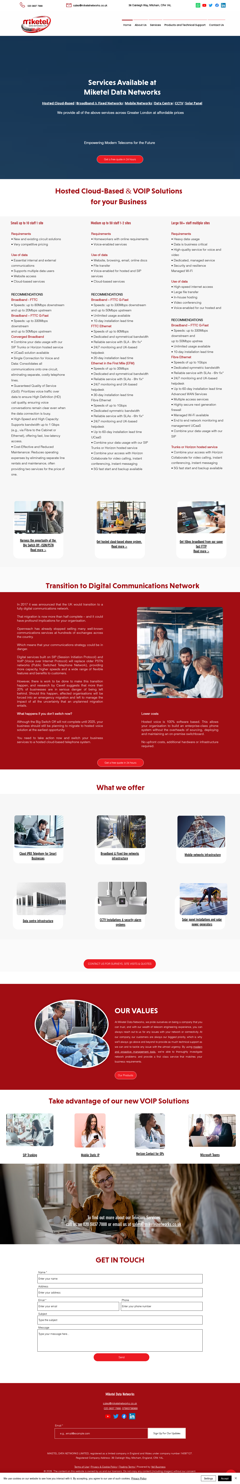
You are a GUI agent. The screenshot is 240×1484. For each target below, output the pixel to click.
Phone (125, 1300)
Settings (208, 1478)
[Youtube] (204, 5)
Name (41, 1272)
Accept (225, 1478)
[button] (155, 23)
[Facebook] (217, 5)
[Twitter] (210, 5)
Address (43, 1286)
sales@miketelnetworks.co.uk (156, 1224)
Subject (42, 1313)
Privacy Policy (139, 1478)
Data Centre (163, 103)
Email (41, 1300)
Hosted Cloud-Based (58, 103)
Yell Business (158, 1466)
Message (43, 1327)
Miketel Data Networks (120, 1394)
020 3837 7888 (112, 1408)
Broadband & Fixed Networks (99, 103)
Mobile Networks (138, 103)
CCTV (179, 103)
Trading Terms (127, 1466)
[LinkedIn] (223, 5)
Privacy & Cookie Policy (104, 1466)
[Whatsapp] (198, 5)
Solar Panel (193, 103)
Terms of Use (81, 1466)
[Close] (236, 1478)
